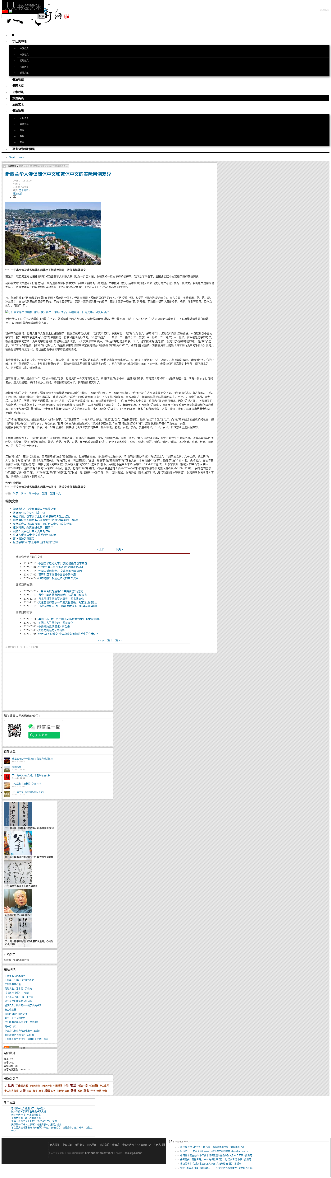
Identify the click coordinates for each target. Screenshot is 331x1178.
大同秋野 (16, 767)
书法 (73, 1085)
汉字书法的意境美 (23, 538)
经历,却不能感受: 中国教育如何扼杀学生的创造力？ (68, 634)
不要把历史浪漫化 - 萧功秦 (54, 626)
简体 (23, 493)
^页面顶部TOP (144, 1144)
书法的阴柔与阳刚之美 (16, 1014)
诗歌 (99, 1091)
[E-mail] (14, 197)
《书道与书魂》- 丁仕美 (17, 993)
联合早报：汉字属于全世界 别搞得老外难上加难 (41, 516)
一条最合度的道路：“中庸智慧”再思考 (61, 591)
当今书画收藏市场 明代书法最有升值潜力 (62, 595)
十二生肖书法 (11, 1091)
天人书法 (54, 1144)
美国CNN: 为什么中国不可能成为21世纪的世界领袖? (69, 619)
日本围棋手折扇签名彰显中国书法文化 (61, 598)
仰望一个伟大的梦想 (15, 1018)
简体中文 (34, 493)
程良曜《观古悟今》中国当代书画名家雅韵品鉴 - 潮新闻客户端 (212, 1147)
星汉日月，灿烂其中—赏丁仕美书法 (23, 1005)
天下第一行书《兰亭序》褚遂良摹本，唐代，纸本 (36, 1124)
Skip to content (17, 157)
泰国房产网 (128, 1144)
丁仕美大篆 (22, 1085)
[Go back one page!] (4, 166)
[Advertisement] (57, 682)
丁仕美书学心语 (13, 984)
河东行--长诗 (11, 1026)
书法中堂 (83, 1085)
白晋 (67, 1091)
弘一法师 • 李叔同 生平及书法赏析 (28, 1111)
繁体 (45, 493)
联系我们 (104, 1144)
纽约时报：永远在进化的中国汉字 (33, 527)
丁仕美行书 (46, 1086)
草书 (86, 1090)
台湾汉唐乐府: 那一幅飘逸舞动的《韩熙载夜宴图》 (68, 606)
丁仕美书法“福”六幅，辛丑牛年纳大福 (31, 775)
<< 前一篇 (104, 640)
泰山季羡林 (10, 1009)
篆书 (73, 1090)
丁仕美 (9, 1085)
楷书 (35, 1091)
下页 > (119, 549)
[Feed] (11, 1048)
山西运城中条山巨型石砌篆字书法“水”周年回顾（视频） (46, 520)
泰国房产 (138, 1153)
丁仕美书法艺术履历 (15, 976)
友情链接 (79, 1144)
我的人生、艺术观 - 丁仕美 (18, 988)
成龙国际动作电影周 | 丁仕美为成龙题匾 (32, 759)
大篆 (23, 1090)
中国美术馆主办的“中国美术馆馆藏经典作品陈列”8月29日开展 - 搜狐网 (216, 1155)
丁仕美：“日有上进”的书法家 (19, 980)
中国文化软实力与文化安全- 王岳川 (22, 1031)
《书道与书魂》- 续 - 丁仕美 (19, 997)
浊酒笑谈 (12, 166)
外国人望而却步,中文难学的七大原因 (35, 535)
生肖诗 (60, 1091)
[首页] (13, 35)
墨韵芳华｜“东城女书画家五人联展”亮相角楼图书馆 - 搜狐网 (210, 1163)
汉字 (15, 493)
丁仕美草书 (34, 1086)
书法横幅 (93, 1085)
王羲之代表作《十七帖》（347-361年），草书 (34, 1121)
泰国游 (115, 1144)
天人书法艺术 (163, 1144)
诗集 (104, 1091)
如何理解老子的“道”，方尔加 (19, 1035)
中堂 (66, 1085)
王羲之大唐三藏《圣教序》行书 (27, 1118)
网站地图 (92, 1144)
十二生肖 (104, 1085)
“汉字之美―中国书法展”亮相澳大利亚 (61, 567)
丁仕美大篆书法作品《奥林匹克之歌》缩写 (26, 1039)
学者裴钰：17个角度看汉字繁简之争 (34, 509)
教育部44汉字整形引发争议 (29, 512)
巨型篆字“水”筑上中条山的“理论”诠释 (35, 542)
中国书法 (57, 1085)
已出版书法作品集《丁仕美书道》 (22, 1022)
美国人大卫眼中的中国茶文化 (55, 622)
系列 (80, 1091)
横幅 (47, 1090)
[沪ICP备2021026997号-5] (99, 1153)
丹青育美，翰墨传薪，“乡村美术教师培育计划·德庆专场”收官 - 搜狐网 (215, 1159)
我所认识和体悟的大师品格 (18, 1001)
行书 (92, 1090)
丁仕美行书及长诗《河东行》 (27, 783)
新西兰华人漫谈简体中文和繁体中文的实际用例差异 (58, 174)
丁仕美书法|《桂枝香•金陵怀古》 (29, 792)
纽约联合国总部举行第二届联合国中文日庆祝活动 (42, 524)
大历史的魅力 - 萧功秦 (51, 630)
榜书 (41, 1091)
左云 (29, 1091)
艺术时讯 (24, 190)
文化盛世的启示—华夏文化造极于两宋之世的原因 (67, 602)
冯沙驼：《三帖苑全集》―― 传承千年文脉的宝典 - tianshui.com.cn (214, 1151)
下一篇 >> (116, 640)
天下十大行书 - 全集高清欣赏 (26, 1115)
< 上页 (100, 549)
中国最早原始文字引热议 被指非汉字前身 (62, 563)
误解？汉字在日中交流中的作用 (32, 531)
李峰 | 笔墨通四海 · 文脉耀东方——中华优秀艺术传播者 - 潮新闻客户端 (216, 1168)
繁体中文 (55, 493)
